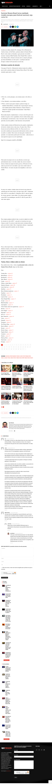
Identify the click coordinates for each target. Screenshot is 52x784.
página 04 (10, 277)
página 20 (8, 308)
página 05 (10, 279)
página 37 (8, 341)
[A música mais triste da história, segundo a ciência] (17, 381)
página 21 (10, 310)
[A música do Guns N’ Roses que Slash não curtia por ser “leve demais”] (17, 396)
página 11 (16, 291)
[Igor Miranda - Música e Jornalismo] (7, 2)
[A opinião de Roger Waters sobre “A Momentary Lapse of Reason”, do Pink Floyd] (6, 381)
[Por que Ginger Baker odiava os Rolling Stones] (6, 368)
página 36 (10, 339)
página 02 (10, 273)
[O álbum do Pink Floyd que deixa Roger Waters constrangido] (28, 368)
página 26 (8, 320)
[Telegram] (18, 27)
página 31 (11, 330)
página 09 (12, 287)
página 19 (21, 306)
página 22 (9, 312)
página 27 (9, 322)
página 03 (10, 275)
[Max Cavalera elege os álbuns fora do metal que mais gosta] (17, 368)
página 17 (11, 302)
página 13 (9, 295)
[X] (13, 27)
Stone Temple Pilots (12, 357)
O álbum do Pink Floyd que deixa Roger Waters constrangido (28, 374)
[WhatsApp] (15, 27)
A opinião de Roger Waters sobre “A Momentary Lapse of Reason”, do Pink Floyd (6, 388)
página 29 (11, 326)
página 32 (11, 332)
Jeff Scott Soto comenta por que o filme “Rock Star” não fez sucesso (28, 402)
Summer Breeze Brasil (29, 357)
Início (2, 417)
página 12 (9, 293)
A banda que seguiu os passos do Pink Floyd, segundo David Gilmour (5, 402)
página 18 (10, 304)
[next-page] (3, 407)
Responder (6, 445)
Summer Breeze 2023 (20, 357)
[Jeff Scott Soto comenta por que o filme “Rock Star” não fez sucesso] (28, 396)
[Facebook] (11, 27)
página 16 (7, 300)
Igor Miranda (6, 24)
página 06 (7, 281)
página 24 (11, 316)
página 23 (8, 314)
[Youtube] (14, 430)
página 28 (12, 324)
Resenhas (3, 10)
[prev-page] (1, 407)
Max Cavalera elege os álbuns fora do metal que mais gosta (16, 374)
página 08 (12, 285)
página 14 (10, 297)
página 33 (9, 334)
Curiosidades (3, 371)
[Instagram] (39, 750)
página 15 (13, 299)
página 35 (11, 338)
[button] (49, 6)
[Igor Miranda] (1, 24)
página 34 (8, 336)
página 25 (7, 318)
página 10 (9, 289)
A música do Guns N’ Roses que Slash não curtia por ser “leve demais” (17, 402)
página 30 (8, 328)
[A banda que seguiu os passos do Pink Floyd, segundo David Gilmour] (6, 396)
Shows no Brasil (4, 357)
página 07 (15, 283)
